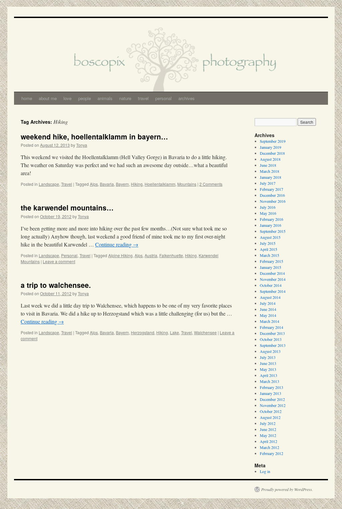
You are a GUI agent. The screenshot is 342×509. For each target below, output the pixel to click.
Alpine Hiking (120, 255)
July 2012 (268, 423)
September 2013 (273, 345)
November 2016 (273, 201)
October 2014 (271, 285)
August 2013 (270, 351)
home (26, 98)
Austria (151, 255)
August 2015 (270, 237)
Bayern (122, 184)
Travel (66, 184)
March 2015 (269, 255)
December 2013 (272, 333)
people (84, 98)
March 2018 (269, 171)
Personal (69, 255)
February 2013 (271, 387)
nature (125, 98)
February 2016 (271, 219)
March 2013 (269, 381)
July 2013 (268, 357)
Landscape (49, 184)
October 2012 (271, 411)
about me (48, 98)
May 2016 (268, 213)
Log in (265, 471)
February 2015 (271, 261)
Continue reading (116, 244)
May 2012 (268, 435)
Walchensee (205, 332)
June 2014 (268, 309)
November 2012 (273, 405)
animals (105, 98)
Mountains (186, 184)
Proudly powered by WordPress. (287, 489)
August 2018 (270, 159)
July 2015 (268, 243)
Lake (174, 332)
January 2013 (270, 393)
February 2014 (271, 327)
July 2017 (268, 183)
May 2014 (268, 315)
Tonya (81, 145)
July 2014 (268, 303)
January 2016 (270, 225)
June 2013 (268, 363)
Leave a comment (59, 261)
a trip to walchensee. (56, 285)
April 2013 (268, 375)
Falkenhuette (171, 255)
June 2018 (268, 165)
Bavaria (107, 184)
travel (143, 98)
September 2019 (273, 141)
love (67, 98)
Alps (94, 184)
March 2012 (269, 447)
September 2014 (273, 291)
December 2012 (272, 399)
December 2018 (272, 153)
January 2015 (270, 267)
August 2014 (270, 297)
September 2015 (273, 231)
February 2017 (271, 189)
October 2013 (271, 339)
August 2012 (270, 417)
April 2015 (268, 249)
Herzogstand (142, 332)
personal (163, 98)
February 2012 (271, 453)
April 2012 (268, 441)
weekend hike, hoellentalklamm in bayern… (94, 136)
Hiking (137, 184)
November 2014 (273, 279)
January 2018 (270, 177)
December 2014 (272, 273)
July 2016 (268, 207)
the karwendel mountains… (67, 207)
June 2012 (268, 429)
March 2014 (269, 321)
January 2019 (270, 147)
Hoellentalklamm (160, 184)
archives (186, 98)
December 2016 (272, 195)
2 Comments (210, 184)
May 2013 (268, 369)
